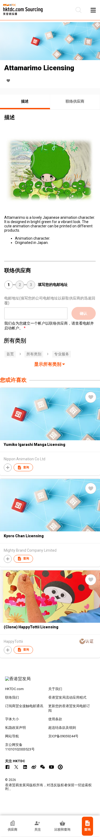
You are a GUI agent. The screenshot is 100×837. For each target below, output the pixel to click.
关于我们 (55, 689)
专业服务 (61, 354)
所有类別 (33, 354)
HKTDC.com (14, 689)
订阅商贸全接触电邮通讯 (24, 706)
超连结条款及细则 (62, 728)
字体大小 (12, 719)
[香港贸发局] (50, 681)
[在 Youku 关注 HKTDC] (60, 767)
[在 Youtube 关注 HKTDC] (51, 767)
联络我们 (12, 697)
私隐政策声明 (15, 728)
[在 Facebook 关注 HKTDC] (7, 767)
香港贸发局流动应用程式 (67, 697)
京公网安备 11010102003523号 (20, 747)
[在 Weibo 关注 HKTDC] (33, 767)
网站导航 (12, 736)
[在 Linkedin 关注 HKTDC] (25, 767)
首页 (10, 354)
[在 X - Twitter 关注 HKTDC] (16, 767)
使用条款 (55, 719)
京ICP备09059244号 (63, 736)
